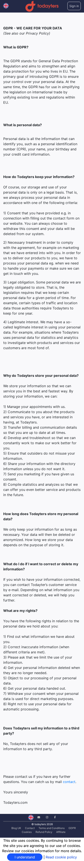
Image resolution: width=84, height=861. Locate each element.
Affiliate (60, 832)
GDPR (72, 828)
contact (69, 782)
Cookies (27, 832)
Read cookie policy (61, 857)
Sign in (74, 6)
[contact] (37, 817)
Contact (30, 828)
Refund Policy (44, 832)
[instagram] (45, 817)
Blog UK (16, 828)
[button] (6, 5)
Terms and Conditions (52, 828)
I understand (25, 857)
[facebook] (53, 817)
